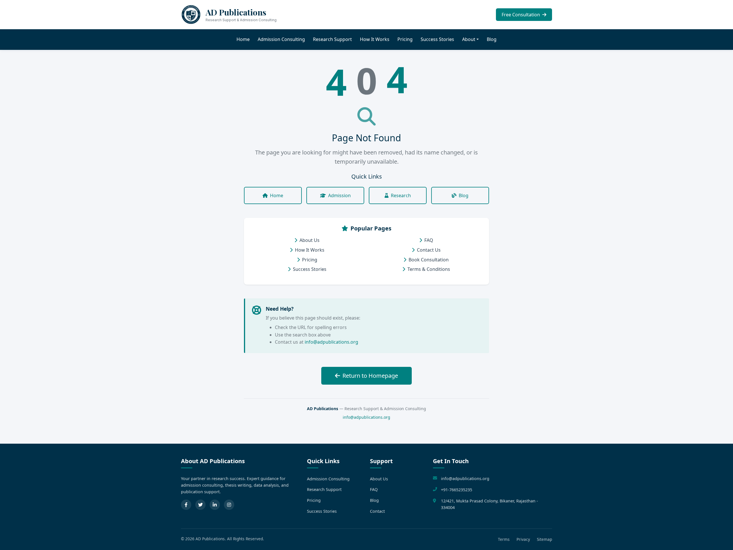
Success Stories (437, 39)
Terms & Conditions (428, 269)
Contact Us (429, 250)
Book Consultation (429, 260)
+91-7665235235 (456, 489)
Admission (339, 195)
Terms (504, 539)
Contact (377, 511)
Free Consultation (521, 14)
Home (243, 39)
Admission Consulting (281, 39)
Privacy (523, 539)
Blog (491, 39)
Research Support (332, 39)
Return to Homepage (370, 375)
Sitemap (544, 539)
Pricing (405, 39)
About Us (309, 240)
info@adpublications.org (331, 342)
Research (401, 195)
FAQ (428, 240)
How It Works (374, 39)
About (468, 39)
